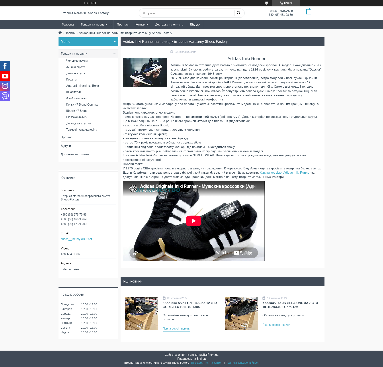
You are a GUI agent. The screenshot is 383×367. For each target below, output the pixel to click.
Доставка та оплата (169, 24)
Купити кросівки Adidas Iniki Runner (285, 172)
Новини (70, 33)
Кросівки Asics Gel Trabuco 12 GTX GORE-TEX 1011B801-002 (190, 305)
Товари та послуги (94, 24)
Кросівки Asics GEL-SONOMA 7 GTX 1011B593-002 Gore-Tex (290, 305)
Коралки (71, 79)
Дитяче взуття (75, 73)
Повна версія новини (176, 328)
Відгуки (195, 24)
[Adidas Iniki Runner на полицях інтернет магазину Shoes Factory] (145, 73)
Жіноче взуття (75, 67)
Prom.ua (212, 354)
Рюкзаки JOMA (76, 117)
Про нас (123, 24)
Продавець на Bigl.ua (191, 358)
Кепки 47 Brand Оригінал (82, 104)
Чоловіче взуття (77, 60)
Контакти (141, 24)
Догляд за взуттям (78, 123)
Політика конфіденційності (243, 362)
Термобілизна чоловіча (81, 129)
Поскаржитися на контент (207, 362)
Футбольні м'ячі (76, 98)
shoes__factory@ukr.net (76, 239)
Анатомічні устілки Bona (82, 85)
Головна (68, 24)
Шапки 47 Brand (76, 110)
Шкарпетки (73, 92)
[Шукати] (238, 13)
